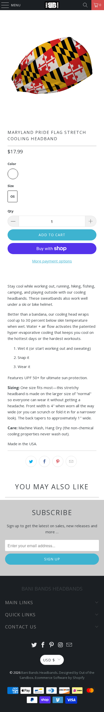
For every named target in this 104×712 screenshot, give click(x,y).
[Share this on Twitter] (31, 461)
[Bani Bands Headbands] (52, 5)
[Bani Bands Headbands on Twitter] (34, 645)
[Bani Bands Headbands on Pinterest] (52, 645)
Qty (10, 211)
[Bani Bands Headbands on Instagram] (60, 645)
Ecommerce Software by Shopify (60, 677)
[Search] (85, 5)
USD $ (49, 659)
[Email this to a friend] (71, 461)
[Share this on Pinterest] (57, 461)
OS (12, 196)
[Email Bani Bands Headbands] (69, 645)
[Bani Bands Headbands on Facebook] (43, 645)
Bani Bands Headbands (39, 672)
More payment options (52, 260)
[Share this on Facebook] (44, 461)
